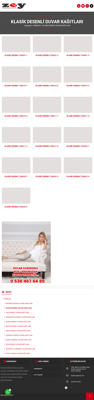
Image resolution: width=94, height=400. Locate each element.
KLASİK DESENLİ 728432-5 (16, 206)
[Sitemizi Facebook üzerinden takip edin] (66, 387)
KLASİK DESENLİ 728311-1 (47, 116)
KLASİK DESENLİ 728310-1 (16, 85)
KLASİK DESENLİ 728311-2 (78, 116)
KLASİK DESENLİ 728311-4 (47, 146)
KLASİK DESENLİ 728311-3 (16, 146)
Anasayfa (28, 25)
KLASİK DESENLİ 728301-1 (16, 55)
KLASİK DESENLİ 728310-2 (47, 85)
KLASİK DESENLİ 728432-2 (16, 176)
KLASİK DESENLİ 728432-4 (78, 176)
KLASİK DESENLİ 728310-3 (78, 85)
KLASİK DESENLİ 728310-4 (16, 116)
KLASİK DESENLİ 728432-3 (47, 176)
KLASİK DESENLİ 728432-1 (78, 146)
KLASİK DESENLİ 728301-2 (47, 55)
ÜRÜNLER (37, 25)
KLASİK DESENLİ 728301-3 (78, 55)
